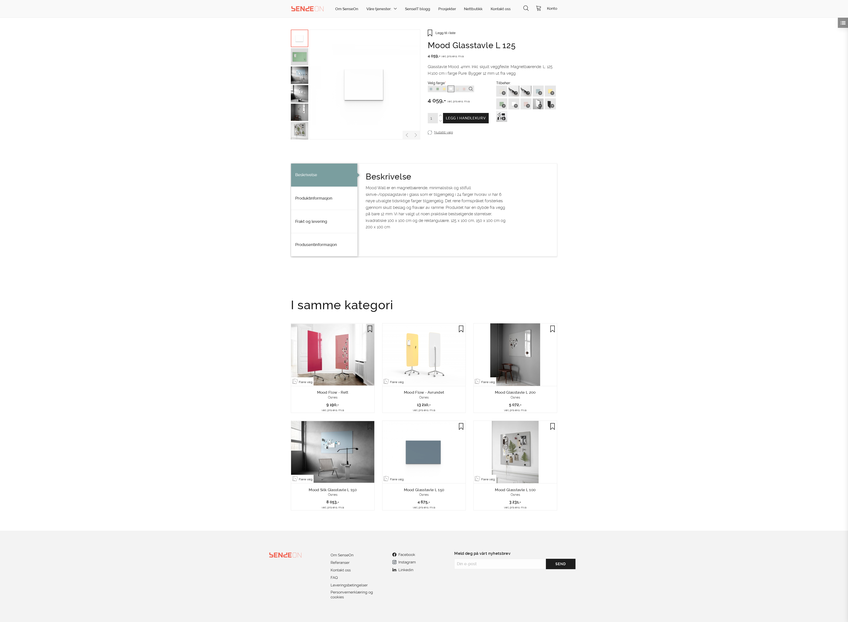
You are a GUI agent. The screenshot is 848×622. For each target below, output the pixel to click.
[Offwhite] (457, 89)
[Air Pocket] (538, 103)
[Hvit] (451, 89)
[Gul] (444, 89)
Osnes (332, 397)
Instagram (407, 562)
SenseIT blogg (417, 9)
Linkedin (405, 570)
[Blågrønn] (431, 89)
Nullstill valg (443, 132)
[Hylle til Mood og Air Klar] (513, 91)
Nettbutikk (473, 9)
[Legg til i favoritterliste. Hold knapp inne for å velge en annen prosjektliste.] (369, 328)
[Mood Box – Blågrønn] (538, 91)
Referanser (340, 562)
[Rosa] (464, 89)
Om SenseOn (346, 9)
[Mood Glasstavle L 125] (364, 84)
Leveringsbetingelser (349, 585)
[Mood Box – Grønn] (501, 103)
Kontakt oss (501, 9)
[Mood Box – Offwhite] (501, 91)
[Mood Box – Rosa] (526, 103)
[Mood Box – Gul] (550, 91)
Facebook (406, 554)
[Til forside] (307, 9)
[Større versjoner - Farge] (471, 89)
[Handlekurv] (538, 9)
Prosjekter (447, 9)
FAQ (334, 577)
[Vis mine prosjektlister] (843, 23)
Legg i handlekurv (466, 118)
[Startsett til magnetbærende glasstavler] (501, 116)
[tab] (324, 175)
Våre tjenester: (378, 9)
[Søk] (526, 9)
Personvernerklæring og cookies (352, 594)
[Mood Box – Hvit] (513, 103)
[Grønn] (437, 89)
